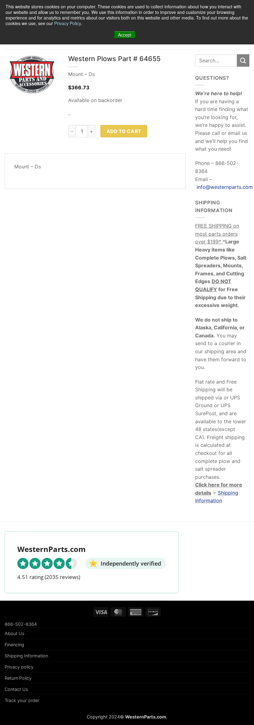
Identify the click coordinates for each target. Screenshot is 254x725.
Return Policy (18, 678)
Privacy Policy (67, 23)
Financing (14, 644)
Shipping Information (26, 655)
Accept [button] (124, 35)
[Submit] (243, 60)
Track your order (22, 700)
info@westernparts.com (225, 187)
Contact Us (16, 689)
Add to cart (124, 131)
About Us (14, 633)
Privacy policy (19, 666)
